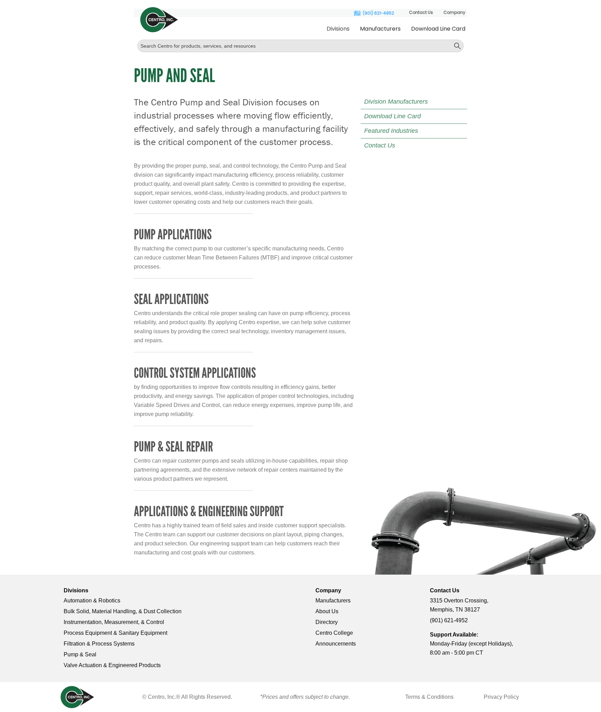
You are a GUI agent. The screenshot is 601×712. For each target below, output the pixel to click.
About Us (326, 611)
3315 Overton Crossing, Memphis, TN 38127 (459, 605)
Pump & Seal (80, 654)
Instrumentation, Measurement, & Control (114, 622)
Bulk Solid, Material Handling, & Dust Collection (123, 611)
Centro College (334, 633)
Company (454, 12)
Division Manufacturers (396, 101)
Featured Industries (391, 130)
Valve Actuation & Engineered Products (112, 665)
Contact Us (421, 12)
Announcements (335, 644)
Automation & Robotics (92, 600)
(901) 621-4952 (378, 13)
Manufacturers (380, 29)
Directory (326, 622)
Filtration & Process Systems (99, 644)
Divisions (338, 29)
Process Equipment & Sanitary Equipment (115, 633)
